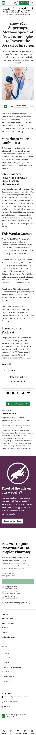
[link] (7, 392)
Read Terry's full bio (23, 448)
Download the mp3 (9, 370)
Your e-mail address (8, 573)
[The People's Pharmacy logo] (18, 10)
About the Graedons (9, 658)
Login (32, 3)
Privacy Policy (6, 681)
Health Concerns (7, 628)
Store (3, 642)
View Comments (20, 404)
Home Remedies (7, 618)
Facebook (7, 707)
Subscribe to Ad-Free (12, 521)
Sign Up (18, 581)
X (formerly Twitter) (11, 702)
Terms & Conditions (9, 672)
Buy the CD (6, 364)
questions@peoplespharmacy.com (16, 697)
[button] (28, 392)
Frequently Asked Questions (11, 667)
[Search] (16, 3)
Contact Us (6, 663)
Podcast (4, 632)
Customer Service (8, 676)
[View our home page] (3, 3)
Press (3, 686)
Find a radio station (9, 637)
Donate (4, 646)
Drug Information (8, 623)
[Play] (5, 106)
